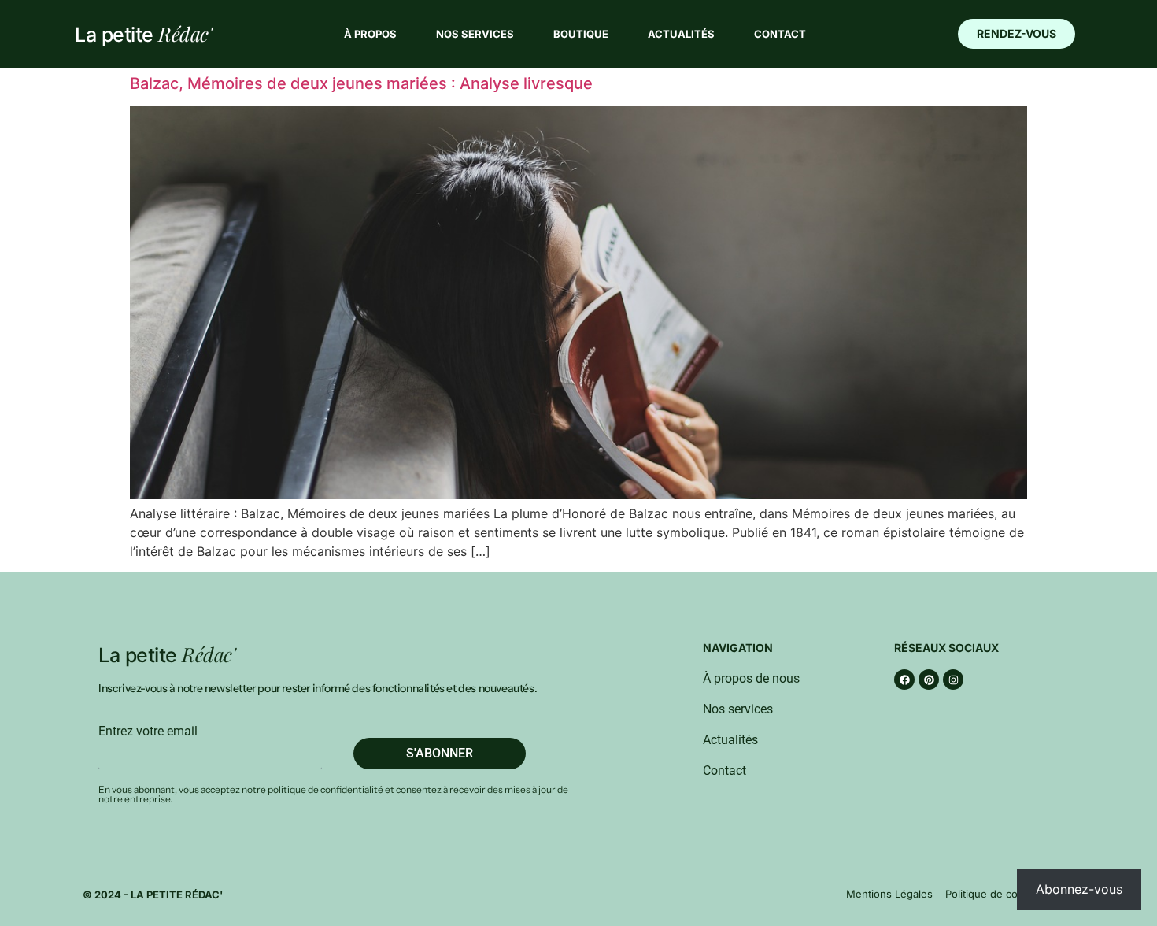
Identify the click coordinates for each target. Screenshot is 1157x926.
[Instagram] (953, 679)
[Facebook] (904, 679)
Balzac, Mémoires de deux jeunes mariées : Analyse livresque (361, 83)
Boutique (580, 34)
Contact (780, 34)
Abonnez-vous (1079, 889)
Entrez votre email (148, 731)
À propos (370, 34)
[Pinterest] (929, 679)
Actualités (681, 34)
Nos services (475, 34)
